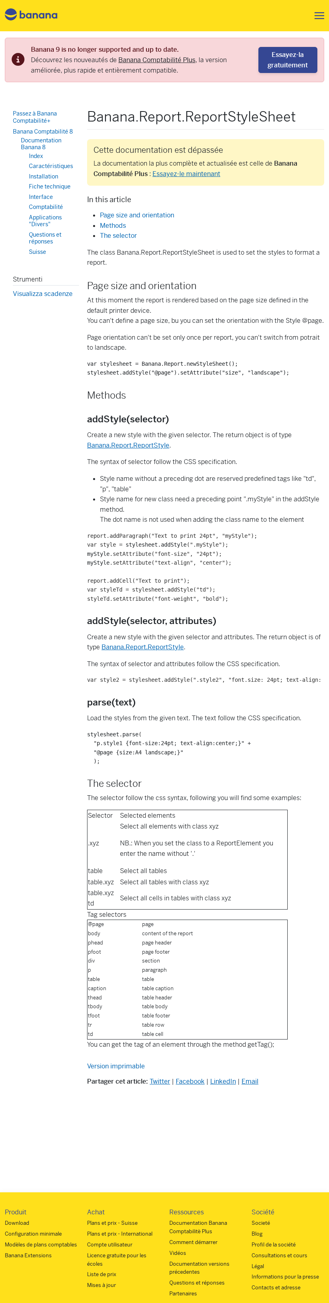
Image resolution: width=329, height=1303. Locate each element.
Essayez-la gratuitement (288, 60)
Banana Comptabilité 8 (43, 131)
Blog (257, 1233)
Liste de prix (101, 1274)
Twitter (160, 1081)
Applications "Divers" (45, 221)
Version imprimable (116, 1066)
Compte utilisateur (109, 1244)
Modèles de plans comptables (41, 1244)
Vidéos (177, 1253)
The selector (118, 235)
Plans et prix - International (119, 1233)
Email (250, 1081)
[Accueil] (31, 15)
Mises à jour (101, 1285)
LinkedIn (223, 1081)
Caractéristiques (51, 166)
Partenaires (183, 1293)
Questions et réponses (45, 238)
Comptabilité (46, 207)
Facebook (190, 1081)
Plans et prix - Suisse (112, 1223)
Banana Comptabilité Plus (156, 60)
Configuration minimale (33, 1233)
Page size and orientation (137, 215)
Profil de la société (274, 1244)
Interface (41, 197)
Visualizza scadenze (43, 294)
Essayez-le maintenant (186, 174)
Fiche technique (50, 186)
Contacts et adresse (276, 1287)
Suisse (37, 251)
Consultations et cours (279, 1255)
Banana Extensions (28, 1255)
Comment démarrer (193, 1242)
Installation (43, 176)
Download (17, 1223)
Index (36, 156)
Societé (261, 1223)
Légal (258, 1266)
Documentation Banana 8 (41, 144)
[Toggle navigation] (317, 15)
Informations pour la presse (285, 1276)
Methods (113, 225)
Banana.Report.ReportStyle (128, 445)
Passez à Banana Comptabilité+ (35, 117)
